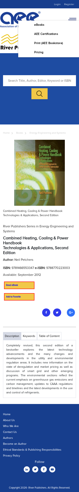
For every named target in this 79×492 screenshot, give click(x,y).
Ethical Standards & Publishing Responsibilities (32, 449)
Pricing (39, 52)
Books (19, 132)
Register (69, 4)
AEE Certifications (46, 34)
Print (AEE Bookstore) (48, 43)
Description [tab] (12, 336)
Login (57, 4)
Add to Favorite (13, 296)
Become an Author (15, 444)
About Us (9, 420)
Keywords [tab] (29, 336)
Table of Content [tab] (49, 336)
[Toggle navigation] (72, 20)
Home (6, 132)
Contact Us (10, 432)
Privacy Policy (11, 455)
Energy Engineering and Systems (48, 132)
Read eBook (12, 285)
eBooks (39, 24)
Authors (8, 438)
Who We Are (11, 426)
